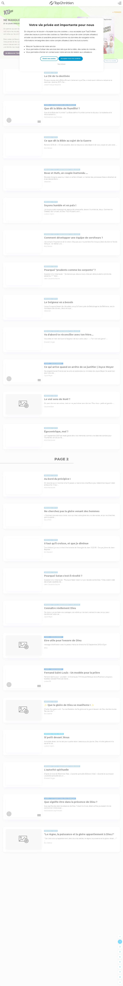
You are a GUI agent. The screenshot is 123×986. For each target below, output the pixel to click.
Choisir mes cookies (49, 58)
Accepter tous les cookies (70, 58)
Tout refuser (61, 64)
